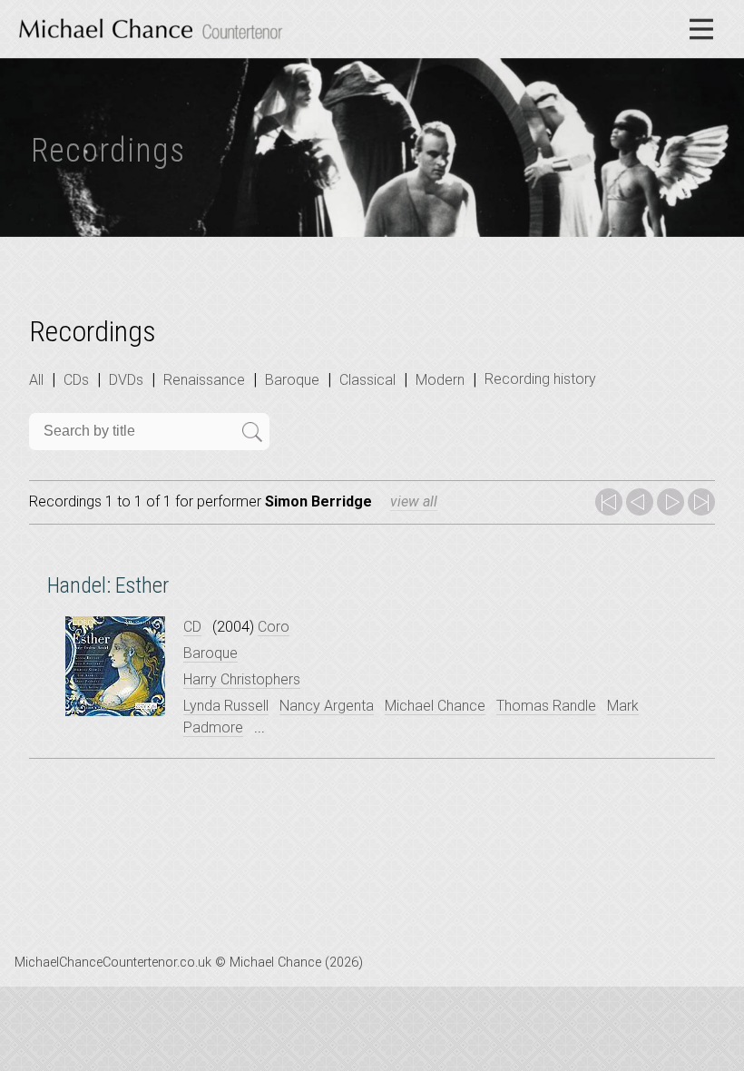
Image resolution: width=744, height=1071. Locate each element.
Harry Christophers (241, 679)
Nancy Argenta (326, 705)
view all (413, 501)
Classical (367, 379)
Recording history (540, 379)
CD (192, 626)
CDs (76, 379)
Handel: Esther (108, 585)
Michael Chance (435, 705)
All (36, 379)
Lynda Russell (226, 705)
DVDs (126, 379)
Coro (273, 626)
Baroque (292, 379)
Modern (440, 379)
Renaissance (204, 379)
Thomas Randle (546, 705)
